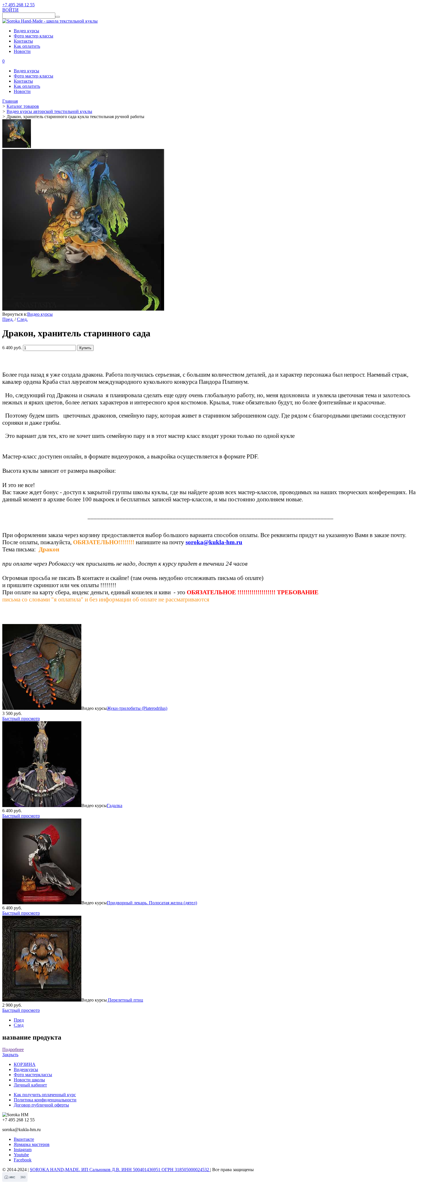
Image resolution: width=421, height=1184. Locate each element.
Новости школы (29, 1079)
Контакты (23, 41)
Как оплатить (27, 46)
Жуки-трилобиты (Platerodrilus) (137, 708)
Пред (19, 1020)
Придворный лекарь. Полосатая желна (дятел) (152, 902)
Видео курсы (26, 30)
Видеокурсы (26, 1069)
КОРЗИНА (25, 1064)
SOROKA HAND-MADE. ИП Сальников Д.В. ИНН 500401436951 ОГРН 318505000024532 (120, 1169)
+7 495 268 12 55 (18, 4)
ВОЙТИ (10, 9)
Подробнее (13, 1049)
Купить (85, 348)
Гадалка (114, 805)
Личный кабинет (30, 1084)
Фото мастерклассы (33, 1074)
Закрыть (10, 1054)
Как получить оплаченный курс (45, 1094)
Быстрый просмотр (21, 718)
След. (22, 319)
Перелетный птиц (125, 1000)
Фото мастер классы (33, 35)
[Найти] (57, 17)
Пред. (7, 319)
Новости (22, 51)
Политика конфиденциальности (45, 1099)
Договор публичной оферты (41, 1104)
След (18, 1025)
